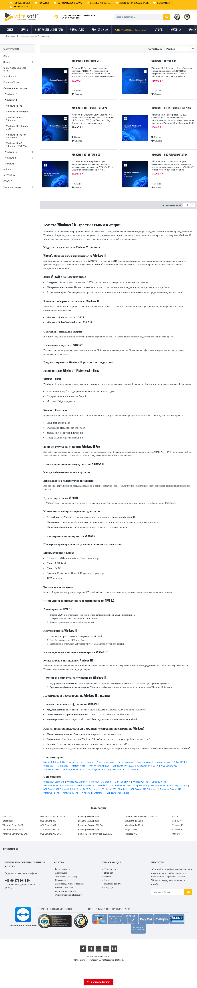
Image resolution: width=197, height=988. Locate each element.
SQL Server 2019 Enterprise (144, 789)
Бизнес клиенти (62, 869)
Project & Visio (11, 82)
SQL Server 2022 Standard (56, 789)
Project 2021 (131, 829)
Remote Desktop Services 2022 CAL (95, 834)
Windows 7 (10, 163)
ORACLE (7, 181)
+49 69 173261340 (17, 880)
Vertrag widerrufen (100, 982)
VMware (176, 834)
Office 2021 (48, 766)
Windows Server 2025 (99, 766)
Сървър (90, 762)
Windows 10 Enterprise (118, 793)
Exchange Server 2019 (73, 769)
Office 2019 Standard (101, 782)
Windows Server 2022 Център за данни (168, 785)
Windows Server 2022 (123, 766)
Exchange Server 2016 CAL (91, 829)
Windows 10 (10, 152)
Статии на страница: (171, 205)
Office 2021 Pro (140, 782)
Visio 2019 (177, 821)
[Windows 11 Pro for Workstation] (135, 174)
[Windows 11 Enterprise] (135, 81)
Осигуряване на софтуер (66, 876)
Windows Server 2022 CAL (15, 834)
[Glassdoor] (98, 948)
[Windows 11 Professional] (55, 81)
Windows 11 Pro (14, 105)
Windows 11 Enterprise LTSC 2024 (89, 108)
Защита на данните (112, 884)
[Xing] (91, 948)
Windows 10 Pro (70, 793)
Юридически (110, 869)
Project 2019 (131, 834)
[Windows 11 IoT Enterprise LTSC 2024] (135, 128)
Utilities (7, 169)
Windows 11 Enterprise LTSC (17, 127)
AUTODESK (9, 175)
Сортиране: (155, 48)
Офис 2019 (63, 766)
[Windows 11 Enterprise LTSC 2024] (55, 128)
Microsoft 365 (78, 766)
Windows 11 (10, 100)
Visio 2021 (177, 816)
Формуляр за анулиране (66, 891)
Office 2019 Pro (159, 782)
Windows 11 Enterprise (17, 111)
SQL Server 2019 (51, 769)
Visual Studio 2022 (134, 821)
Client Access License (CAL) (14, 69)
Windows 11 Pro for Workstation (16, 136)
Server (6, 62)
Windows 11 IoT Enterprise (14, 119)
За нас (106, 880)
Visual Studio (10, 76)
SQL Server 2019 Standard (114, 789)
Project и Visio (144, 762)
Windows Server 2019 (147, 766)
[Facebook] (83, 948)
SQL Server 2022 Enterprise (85, 789)
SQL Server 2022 (169, 766)
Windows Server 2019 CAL (52, 816)
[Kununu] (106, 948)
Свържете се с (61, 880)
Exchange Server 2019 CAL (91, 825)
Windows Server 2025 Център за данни (129, 785)
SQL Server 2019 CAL (50, 834)
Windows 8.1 (11, 157)
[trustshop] (81, 921)
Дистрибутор (61, 873)
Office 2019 (7, 821)
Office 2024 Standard (53, 782)
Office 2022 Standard (77, 782)
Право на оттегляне (64, 887)
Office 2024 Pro (122, 782)
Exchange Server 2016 (98, 769)
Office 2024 (179, 762)
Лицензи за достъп (105, 762)
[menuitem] (132, 3)
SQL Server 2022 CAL (50, 829)
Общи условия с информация (68, 895)
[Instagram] (114, 948)
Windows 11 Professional (85, 61)
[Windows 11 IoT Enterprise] (55, 174)
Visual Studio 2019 (134, 825)
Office (6, 56)
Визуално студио (125, 762)
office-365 (108, 873)
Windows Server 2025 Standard (58, 785)
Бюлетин (108, 876)
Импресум (108, 887)
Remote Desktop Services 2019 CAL (142, 816)
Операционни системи (15, 88)
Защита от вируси (12, 187)
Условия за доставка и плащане (69, 884)
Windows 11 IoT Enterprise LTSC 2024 (16, 145)
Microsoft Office (51, 762)
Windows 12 (10, 94)
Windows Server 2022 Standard (92, 785)
